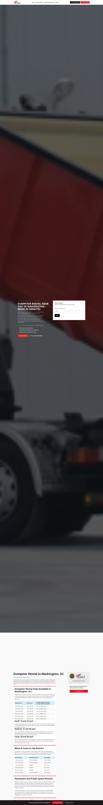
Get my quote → (23, 335)
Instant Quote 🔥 (75, 2)
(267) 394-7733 (86, 2)
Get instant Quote (69, 802)
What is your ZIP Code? (60, 308)
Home (14, 677)
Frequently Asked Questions (78, 681)
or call (36, 336)
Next (57, 315)
